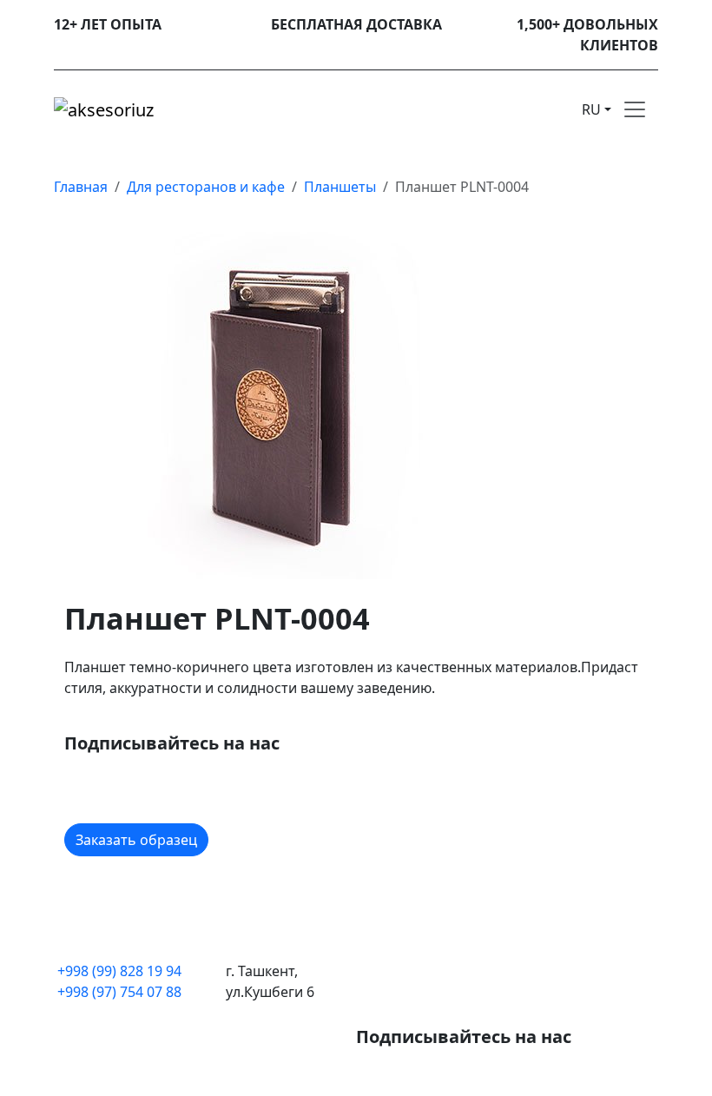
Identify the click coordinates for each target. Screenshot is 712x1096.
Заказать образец (136, 839)
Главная (81, 186)
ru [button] (591, 109)
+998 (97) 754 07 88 (119, 991)
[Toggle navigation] (634, 109)
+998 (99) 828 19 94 (119, 970)
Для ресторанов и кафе (206, 186)
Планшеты (340, 186)
